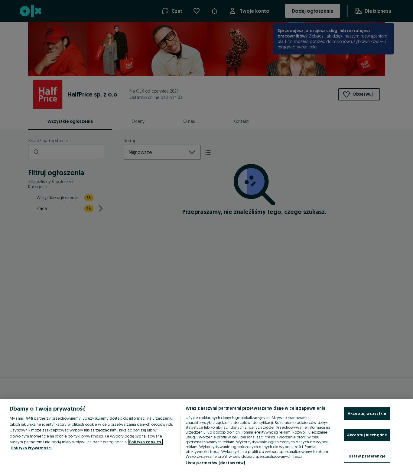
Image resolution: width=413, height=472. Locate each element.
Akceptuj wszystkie (367, 413)
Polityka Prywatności (31, 447)
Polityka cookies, (145, 441)
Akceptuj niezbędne (367, 434)
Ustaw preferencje (367, 456)
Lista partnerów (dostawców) (215, 462)
